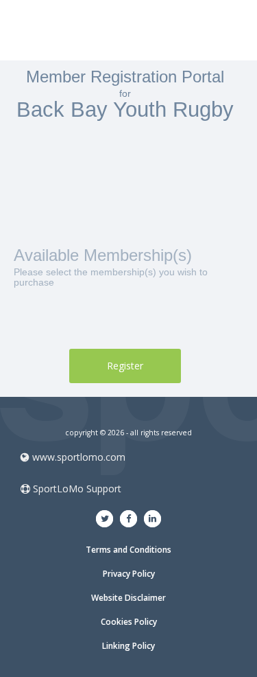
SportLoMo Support (75, 488)
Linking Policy (128, 646)
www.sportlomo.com (78, 456)
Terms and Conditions (128, 549)
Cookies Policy (129, 622)
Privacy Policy (129, 574)
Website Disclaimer (128, 598)
